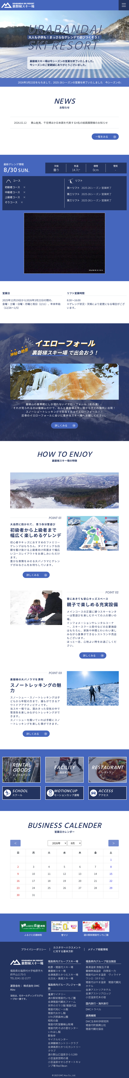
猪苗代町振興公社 (96, 1025)
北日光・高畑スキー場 (60, 978)
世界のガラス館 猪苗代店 (62, 1005)
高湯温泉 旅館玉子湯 (97, 967)
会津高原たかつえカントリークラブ (64, 1048)
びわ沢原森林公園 (58, 1017)
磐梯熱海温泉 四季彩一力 (101, 971)
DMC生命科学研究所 (97, 1021)
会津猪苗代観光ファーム (62, 1002)
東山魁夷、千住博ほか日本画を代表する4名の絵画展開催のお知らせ (69, 122)
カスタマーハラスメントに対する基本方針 (67, 949)
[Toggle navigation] (123, 5)
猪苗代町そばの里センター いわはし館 (64, 1030)
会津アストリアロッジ (98, 993)
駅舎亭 (52, 1035)
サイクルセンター (58, 1039)
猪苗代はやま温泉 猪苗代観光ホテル (103, 984)
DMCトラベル (93, 1009)
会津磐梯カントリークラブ (63, 1043)
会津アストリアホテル (98, 989)
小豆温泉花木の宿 (96, 997)
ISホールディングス (29, 995)
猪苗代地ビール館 (58, 1009)
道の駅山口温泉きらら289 (62, 1054)
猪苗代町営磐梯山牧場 (60, 1024)
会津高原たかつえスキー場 (63, 974)
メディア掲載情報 (98, 949)
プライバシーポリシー (33, 949)
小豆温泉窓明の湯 (58, 1058)
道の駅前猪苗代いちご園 (62, 998)
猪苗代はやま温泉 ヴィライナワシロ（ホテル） (103, 976)
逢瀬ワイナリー (57, 994)
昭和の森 (53, 1020)
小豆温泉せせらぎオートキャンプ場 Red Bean (64, 1063)
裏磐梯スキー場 (57, 971)
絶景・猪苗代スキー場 (60, 967)
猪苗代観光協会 (94, 1029)
